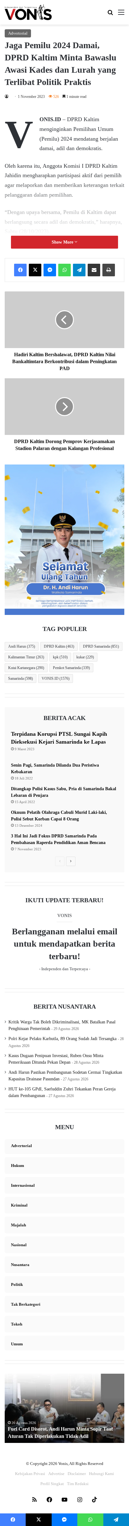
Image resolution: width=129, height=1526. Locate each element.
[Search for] (110, 15)
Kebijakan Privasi (30, 1473)
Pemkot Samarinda (71, 668)
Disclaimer (77, 1473)
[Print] (108, 270)
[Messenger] (50, 270)
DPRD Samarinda (101, 646)
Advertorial (18, 33)
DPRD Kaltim (59, 646)
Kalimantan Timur (26, 657)
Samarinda (20, 678)
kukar (85, 657)
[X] (35, 270)
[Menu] (121, 15)
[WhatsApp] (64, 270)
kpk (60, 657)
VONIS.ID (56, 678)
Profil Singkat (52, 1483)
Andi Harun (21, 646)
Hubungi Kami (101, 1473)
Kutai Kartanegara (26, 668)
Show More (63, 242)
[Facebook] (20, 270)
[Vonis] (28, 12)
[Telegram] (79, 270)
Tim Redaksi (78, 1483)
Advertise (56, 1473)
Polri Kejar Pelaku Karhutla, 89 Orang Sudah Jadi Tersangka (62, 1038)
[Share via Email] (94, 270)
